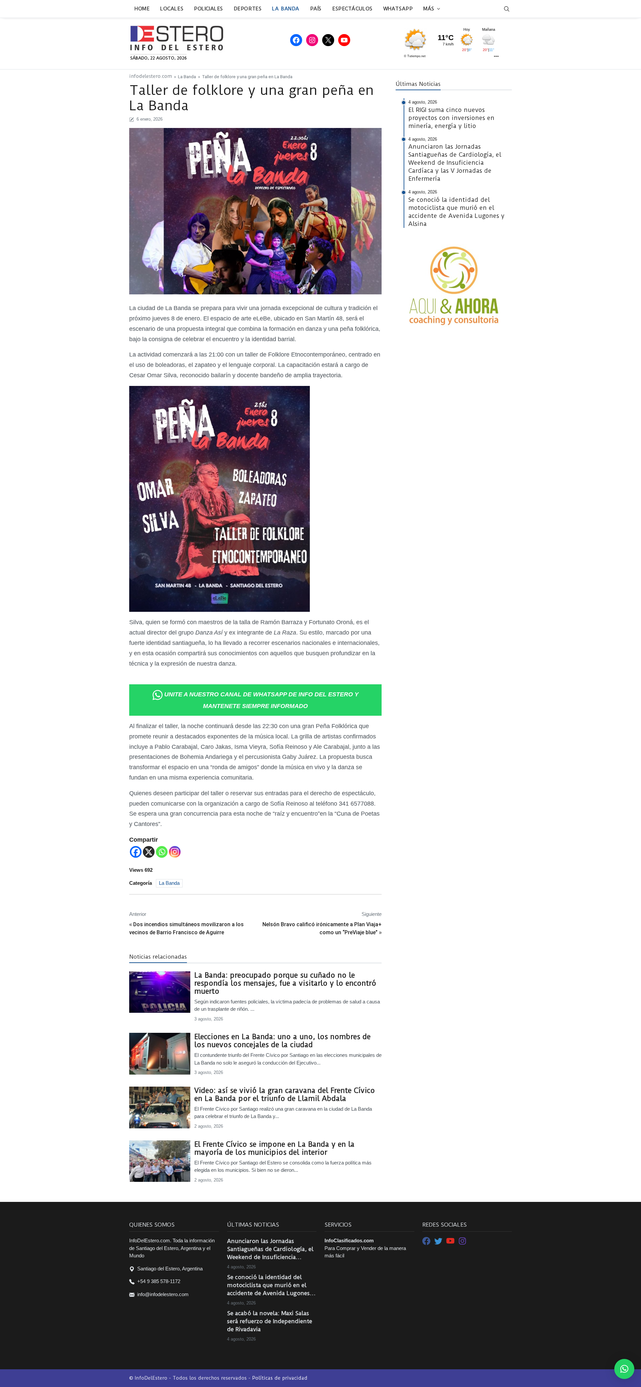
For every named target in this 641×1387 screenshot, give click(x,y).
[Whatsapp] (162, 852)
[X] (149, 852)
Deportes (247, 9)
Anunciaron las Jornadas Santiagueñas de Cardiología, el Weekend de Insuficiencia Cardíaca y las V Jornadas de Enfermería (270, 1249)
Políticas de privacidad (279, 1378)
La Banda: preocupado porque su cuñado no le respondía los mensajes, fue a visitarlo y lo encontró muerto (285, 983)
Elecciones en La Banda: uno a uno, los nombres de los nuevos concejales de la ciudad (282, 1041)
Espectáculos (352, 9)
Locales (171, 9)
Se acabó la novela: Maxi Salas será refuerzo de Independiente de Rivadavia (269, 1321)
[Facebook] (136, 852)
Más (428, 9)
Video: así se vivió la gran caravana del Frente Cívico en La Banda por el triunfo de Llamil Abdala (284, 1095)
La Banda (285, 9)
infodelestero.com (150, 76)
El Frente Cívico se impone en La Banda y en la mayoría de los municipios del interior (274, 1148)
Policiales (208, 9)
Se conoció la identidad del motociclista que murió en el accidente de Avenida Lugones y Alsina (270, 1285)
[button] (624, 1369)
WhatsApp (398, 9)
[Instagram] (175, 852)
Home (142, 9)
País (316, 9)
